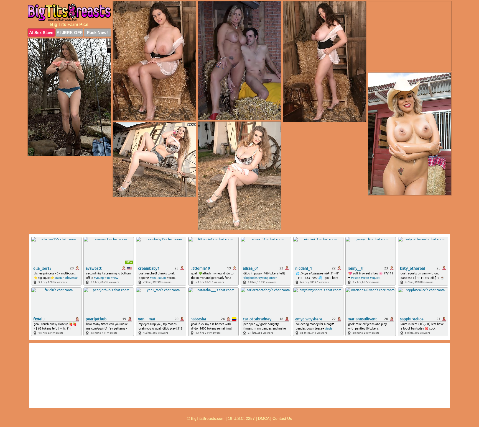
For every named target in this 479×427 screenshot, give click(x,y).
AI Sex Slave (41, 32)
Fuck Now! (97, 32)
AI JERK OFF (69, 32)
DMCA (263, 418)
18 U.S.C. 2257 (241, 418)
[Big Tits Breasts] (69, 12)
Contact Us (282, 418)
